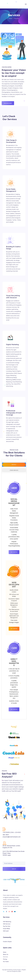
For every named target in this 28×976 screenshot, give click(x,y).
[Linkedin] (12, 911)
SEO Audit (6, 931)
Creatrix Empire (7, 941)
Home (10, 18)
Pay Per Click (6, 926)
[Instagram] (9, 911)
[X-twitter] (3, 911)
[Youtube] (14, 911)
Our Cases (6, 961)
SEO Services (6, 924)
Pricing (5, 959)
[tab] (14, 465)
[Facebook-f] (6, 911)
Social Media (6, 928)
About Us (5, 954)
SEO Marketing (7, 921)
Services (5, 957)
